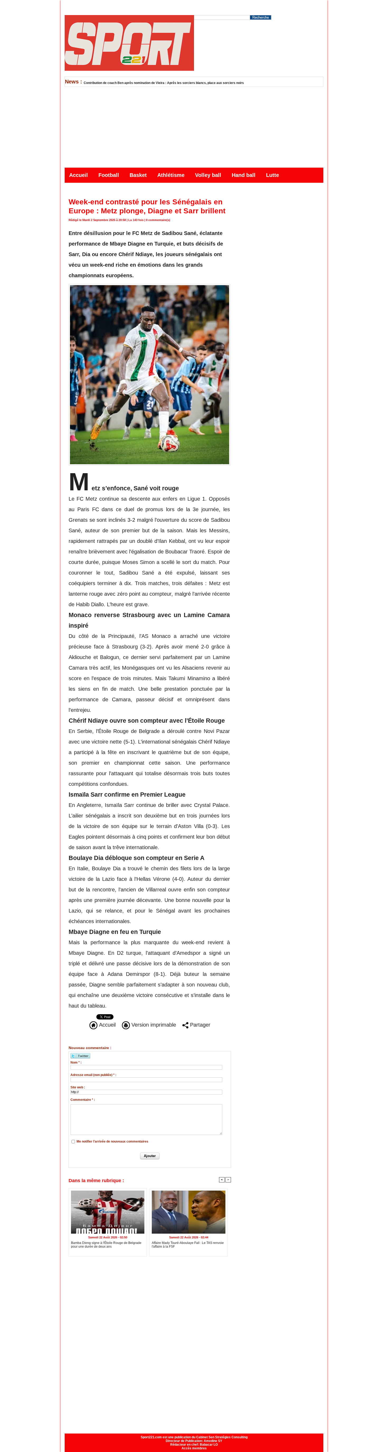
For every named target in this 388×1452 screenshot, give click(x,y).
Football (109, 175)
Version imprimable (153, 1025)
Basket (139, 175)
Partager (199, 1025)
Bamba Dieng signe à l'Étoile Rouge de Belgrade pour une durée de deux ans (106, 1244)
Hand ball (244, 175)
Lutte (272, 175)
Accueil (79, 175)
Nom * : (76, 1062)
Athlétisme (171, 175)
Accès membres (194, 1448)
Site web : (77, 1087)
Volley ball (209, 175)
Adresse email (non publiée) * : (93, 1075)
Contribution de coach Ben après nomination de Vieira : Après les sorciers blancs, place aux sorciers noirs (164, 83)
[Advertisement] (194, 126)
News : (74, 81)
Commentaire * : (82, 1100)
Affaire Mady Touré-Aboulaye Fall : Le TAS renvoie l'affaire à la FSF (188, 1244)
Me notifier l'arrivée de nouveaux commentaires (112, 1141)
